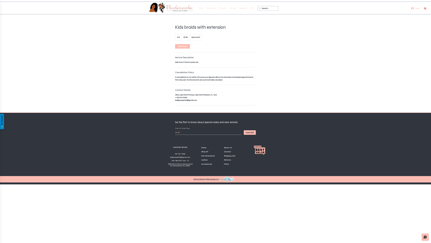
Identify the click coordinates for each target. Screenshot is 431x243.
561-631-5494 (180, 154)
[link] (182, 46)
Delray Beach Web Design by (206, 179)
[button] (425, 8)
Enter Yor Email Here (182, 128)
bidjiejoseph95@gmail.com (180, 157)
